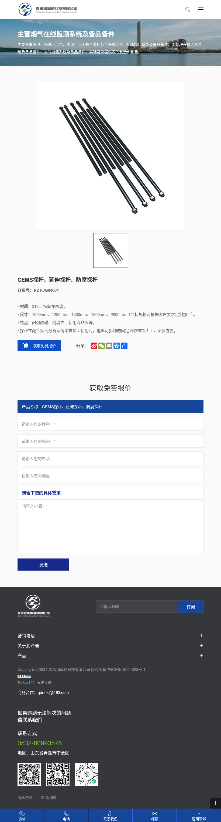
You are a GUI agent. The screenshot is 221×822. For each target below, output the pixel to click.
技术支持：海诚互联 (34, 682)
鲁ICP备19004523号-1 (126, 669)
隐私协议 (25, 797)
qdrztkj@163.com (53, 692)
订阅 (191, 606)
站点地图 (48, 797)
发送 (43, 564)
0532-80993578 (40, 742)
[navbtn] (200, 9)
